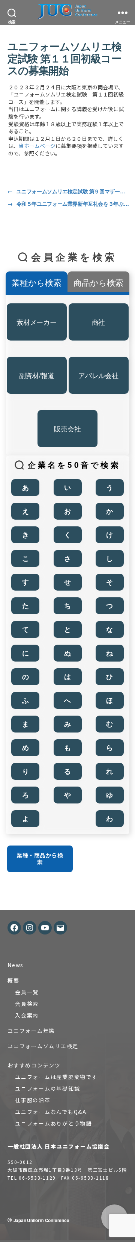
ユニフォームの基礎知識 (47, 1088)
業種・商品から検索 (39, 858)
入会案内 (27, 1015)
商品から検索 (98, 282)
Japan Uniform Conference (41, 1220)
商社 (98, 322)
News (16, 965)
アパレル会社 (98, 375)
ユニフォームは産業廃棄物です (56, 1077)
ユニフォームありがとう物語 (53, 1123)
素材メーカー (36, 322)
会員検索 (27, 1003)
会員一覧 (27, 992)
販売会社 (67, 428)
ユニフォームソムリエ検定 (43, 1046)
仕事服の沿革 (33, 1100)
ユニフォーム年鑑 (31, 1030)
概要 (14, 980)
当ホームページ (37, 145)
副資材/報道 (36, 375)
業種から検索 (37, 282)
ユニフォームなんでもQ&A (51, 1111)
